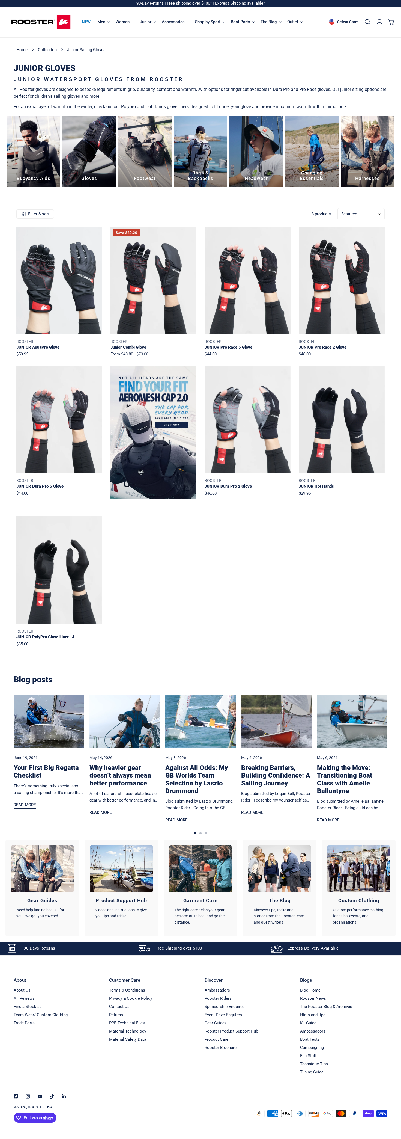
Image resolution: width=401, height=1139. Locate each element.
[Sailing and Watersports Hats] (256, 151)
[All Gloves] (89, 151)
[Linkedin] (64, 1096)
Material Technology (127, 1031)
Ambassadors (217, 990)
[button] (391, 22)
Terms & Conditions (127, 990)
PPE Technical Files (127, 1023)
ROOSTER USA (40, 1107)
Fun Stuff (308, 1055)
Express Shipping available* (240, 3)
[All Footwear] (145, 151)
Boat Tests (310, 1039)
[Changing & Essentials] (312, 151)
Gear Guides (216, 1023)
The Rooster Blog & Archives (326, 1006)
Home (22, 49)
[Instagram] (28, 1096)
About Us (22, 990)
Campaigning (312, 1047)
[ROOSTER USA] (41, 22)
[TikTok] (52, 1096)
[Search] (367, 22)
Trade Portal (25, 1023)
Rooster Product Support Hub (231, 1031)
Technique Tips (314, 1063)
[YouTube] (40, 1096)
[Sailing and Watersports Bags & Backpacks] (200, 151)
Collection (47, 49)
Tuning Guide (312, 1072)
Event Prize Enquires (223, 1014)
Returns (116, 1014)
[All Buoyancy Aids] (33, 151)
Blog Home (310, 990)
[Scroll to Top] (391, 1110)
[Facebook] (16, 1096)
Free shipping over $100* (190, 3)
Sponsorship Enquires (225, 1006)
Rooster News (313, 998)
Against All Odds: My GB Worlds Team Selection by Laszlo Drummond (196, 779)
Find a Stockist (27, 1006)
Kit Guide (308, 1023)
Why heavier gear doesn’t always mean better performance (120, 775)
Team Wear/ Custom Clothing (41, 1014)
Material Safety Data (127, 1039)
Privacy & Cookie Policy (130, 998)
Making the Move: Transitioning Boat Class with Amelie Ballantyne (344, 779)
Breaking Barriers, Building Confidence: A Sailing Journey (275, 775)
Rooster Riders (218, 998)
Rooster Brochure (221, 1047)
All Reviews (24, 998)
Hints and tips (312, 1014)
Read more (25, 804)
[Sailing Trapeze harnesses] (367, 151)
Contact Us (119, 1006)
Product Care (216, 1039)
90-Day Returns (150, 3)
